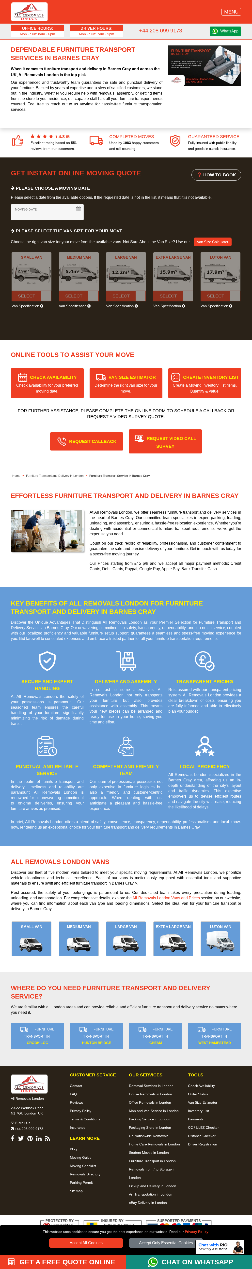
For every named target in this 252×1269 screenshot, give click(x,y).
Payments (196, 1119)
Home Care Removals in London (154, 1144)
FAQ (73, 1094)
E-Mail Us (22, 1123)
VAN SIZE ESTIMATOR (125, 384)
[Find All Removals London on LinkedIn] (39, 1139)
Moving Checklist (83, 1166)
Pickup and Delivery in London (152, 1186)
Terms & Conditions (85, 1119)
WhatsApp (229, 31)
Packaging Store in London (150, 1127)
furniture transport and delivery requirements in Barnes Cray (148, 827)
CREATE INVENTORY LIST (206, 384)
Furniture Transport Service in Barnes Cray (119, 476)
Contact (76, 1086)
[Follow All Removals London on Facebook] (13, 1139)
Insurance (77, 1127)
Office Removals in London (150, 1102)
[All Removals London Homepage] (29, 12)
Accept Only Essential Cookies (166, 1243)
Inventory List (198, 1111)
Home (16, 476)
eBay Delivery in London (148, 1203)
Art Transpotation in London (150, 1194)
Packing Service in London (149, 1119)
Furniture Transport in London (152, 1161)
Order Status (198, 1094)
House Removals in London (150, 1094)
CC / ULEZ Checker (203, 1127)
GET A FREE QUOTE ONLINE (66, 1262)
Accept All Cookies (86, 1243)
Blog (73, 1149)
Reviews (76, 1102)
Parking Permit (81, 1182)
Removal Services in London (151, 1086)
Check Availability (201, 1086)
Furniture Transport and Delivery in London (55, 476)
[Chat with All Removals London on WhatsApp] (155, 1262)
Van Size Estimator (202, 1102)
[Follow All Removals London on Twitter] (21, 1139)
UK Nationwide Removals (148, 1136)
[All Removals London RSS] (47, 1139)
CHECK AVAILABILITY (47, 384)
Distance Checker (202, 1136)
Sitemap (76, 1191)
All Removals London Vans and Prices (166, 898)
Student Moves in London (149, 1153)
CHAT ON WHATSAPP (197, 1262)
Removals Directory (85, 1174)
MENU (231, 11)
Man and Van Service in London (154, 1111)
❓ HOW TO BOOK (216, 174)
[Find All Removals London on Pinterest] (30, 1139)
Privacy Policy (196, 1232)
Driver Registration (202, 1144)
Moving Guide (81, 1157)
